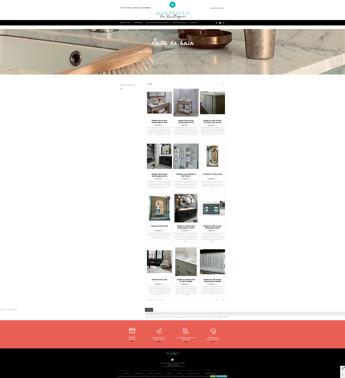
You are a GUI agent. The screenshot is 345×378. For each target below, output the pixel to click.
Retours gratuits (159, 338)
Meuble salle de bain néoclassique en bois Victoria (159, 176)
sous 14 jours (159, 339)
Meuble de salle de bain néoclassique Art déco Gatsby (186, 228)
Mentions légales (211, 373)
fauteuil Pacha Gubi (159, 279)
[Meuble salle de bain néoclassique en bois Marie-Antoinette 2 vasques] (159, 102)
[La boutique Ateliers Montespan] (172, 10)
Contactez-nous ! (213, 339)
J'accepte (212, 376)
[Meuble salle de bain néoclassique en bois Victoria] (159, 156)
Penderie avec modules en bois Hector (186, 175)
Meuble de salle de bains (127, 85)
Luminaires (138, 23)
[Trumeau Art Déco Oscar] (212, 156)
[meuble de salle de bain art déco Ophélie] (185, 261)
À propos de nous (179, 23)
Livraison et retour (193, 373)
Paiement (132, 337)
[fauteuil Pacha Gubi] (159, 261)
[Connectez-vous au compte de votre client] (216, 23)
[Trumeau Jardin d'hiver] (159, 208)
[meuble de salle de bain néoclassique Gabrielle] (212, 261)
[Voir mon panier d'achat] (220, 23)
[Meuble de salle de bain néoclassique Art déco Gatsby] (185, 208)
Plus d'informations (222, 376)
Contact (193, 23)
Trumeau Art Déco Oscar (212, 174)
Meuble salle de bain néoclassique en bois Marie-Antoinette (186, 122)
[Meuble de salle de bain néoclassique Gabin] (212, 208)
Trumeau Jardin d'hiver (159, 226)
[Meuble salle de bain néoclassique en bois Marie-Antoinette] (185, 102)
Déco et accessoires (154, 373)
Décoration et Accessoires (157, 23)
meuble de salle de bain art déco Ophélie (186, 280)
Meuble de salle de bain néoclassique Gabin (212, 227)
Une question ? (213, 338)
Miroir (121, 89)
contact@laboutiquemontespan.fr (172, 366)
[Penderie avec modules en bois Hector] (185, 156)
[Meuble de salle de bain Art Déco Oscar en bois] (212, 102)
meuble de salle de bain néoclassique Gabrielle (212, 280)
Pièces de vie (125, 23)
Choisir (150, 84)
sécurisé (132, 339)
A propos (169, 373)
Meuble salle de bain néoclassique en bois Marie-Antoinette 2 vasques (159, 123)
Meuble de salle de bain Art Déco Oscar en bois (212, 121)
